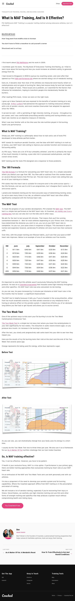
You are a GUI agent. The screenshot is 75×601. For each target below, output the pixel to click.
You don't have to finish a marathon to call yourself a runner (24, 43)
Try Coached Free (12, 506)
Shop (58, 3)
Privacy (60, 595)
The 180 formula (8, 172)
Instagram (29, 580)
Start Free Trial (67, 3)
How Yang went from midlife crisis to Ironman (19, 38)
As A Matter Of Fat (15, 450)
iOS (3, 577)
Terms (53, 595)
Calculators (55, 580)
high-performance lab (23, 78)
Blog (53, 577)
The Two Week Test (9, 323)
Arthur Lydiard (17, 104)
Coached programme (28, 284)
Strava (28, 583)
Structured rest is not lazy (11, 48)
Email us (29, 577)
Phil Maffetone (22, 62)
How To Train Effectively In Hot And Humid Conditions (57, 553)
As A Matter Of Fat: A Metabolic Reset (19, 552)
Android (4, 580)
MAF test (59, 209)
